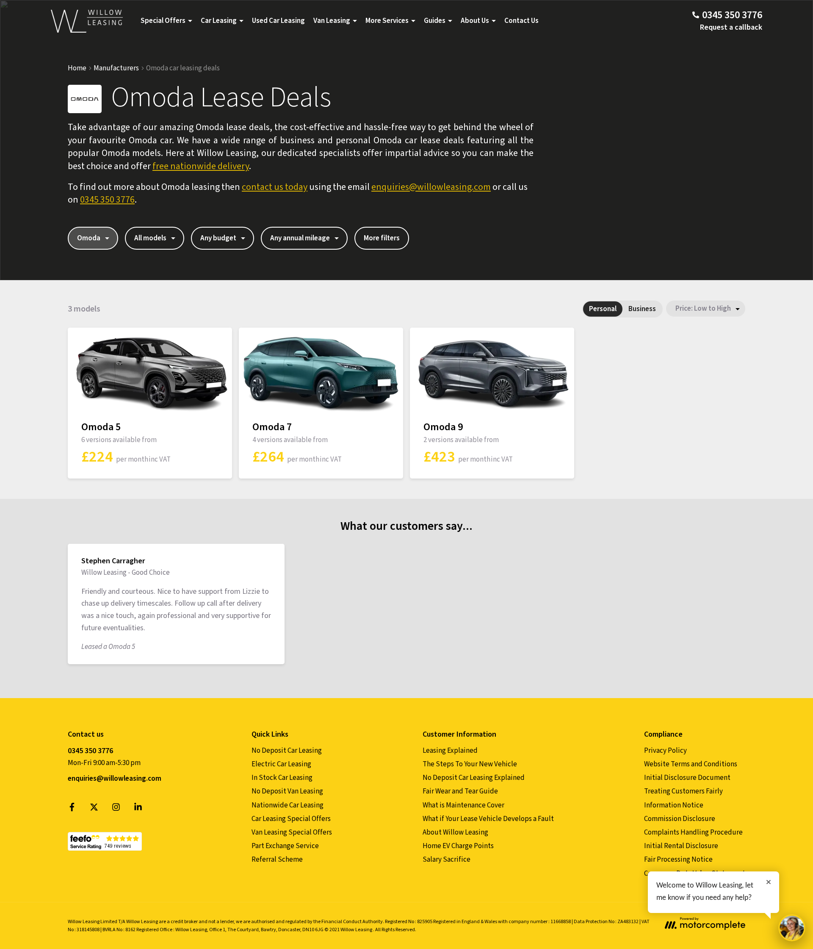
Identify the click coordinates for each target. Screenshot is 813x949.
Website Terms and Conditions (690, 764)
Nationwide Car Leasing (288, 805)
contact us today (274, 187)
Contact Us (521, 21)
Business (642, 309)
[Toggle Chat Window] (792, 928)
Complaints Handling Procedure (693, 832)
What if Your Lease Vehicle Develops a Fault (488, 819)
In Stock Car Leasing (282, 778)
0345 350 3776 (107, 199)
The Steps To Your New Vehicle (470, 764)
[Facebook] (72, 809)
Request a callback (731, 27)
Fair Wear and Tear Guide (460, 791)
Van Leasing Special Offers (292, 832)
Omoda (88, 238)
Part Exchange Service (285, 846)
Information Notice (673, 805)
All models (150, 238)
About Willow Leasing (455, 832)
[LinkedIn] (138, 809)
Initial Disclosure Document (687, 778)
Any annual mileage (300, 238)
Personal (603, 309)
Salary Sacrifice (446, 859)
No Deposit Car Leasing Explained (474, 778)
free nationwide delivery (200, 166)
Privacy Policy (665, 751)
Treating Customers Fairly (683, 791)
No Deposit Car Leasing (287, 751)
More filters (382, 238)
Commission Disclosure (679, 819)
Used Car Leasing (278, 21)
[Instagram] (116, 809)
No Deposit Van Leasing (287, 791)
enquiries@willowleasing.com (431, 187)
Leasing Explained (450, 751)
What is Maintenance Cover (463, 805)
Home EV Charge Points (458, 846)
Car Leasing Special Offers (291, 819)
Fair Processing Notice (678, 859)
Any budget (218, 238)
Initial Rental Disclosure (681, 846)
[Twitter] (94, 809)
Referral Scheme (277, 859)
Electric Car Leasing (281, 764)
